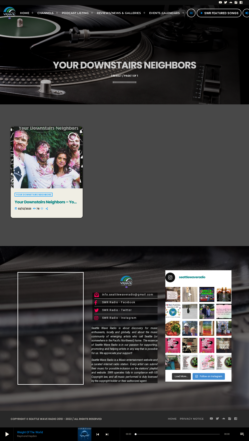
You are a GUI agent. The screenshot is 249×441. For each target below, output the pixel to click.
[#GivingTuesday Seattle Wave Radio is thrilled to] (172, 311)
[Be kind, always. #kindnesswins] (223, 362)
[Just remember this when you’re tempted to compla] (189, 311)
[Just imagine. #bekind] (189, 362)
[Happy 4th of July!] (207, 328)
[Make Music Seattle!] (207, 345)
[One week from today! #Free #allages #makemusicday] (172, 345)
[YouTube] (220, 2)
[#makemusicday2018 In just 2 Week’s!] (223, 345)
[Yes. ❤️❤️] (223, 311)
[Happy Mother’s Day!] (207, 362)
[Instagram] (236, 2)
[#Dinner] (172, 328)
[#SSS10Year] (223, 328)
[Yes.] (223, 294)
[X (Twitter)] (225, 2)
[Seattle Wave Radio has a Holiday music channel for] (207, 294)
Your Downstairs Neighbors (33, 194)
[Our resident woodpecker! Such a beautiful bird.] (189, 294)
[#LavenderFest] (189, 328)
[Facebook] (241, 2)
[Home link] (9, 13)
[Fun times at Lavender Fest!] (207, 311)
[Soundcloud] (230, 2)
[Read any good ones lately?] (172, 294)
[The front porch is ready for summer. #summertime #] (172, 362)
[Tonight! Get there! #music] (189, 345)
